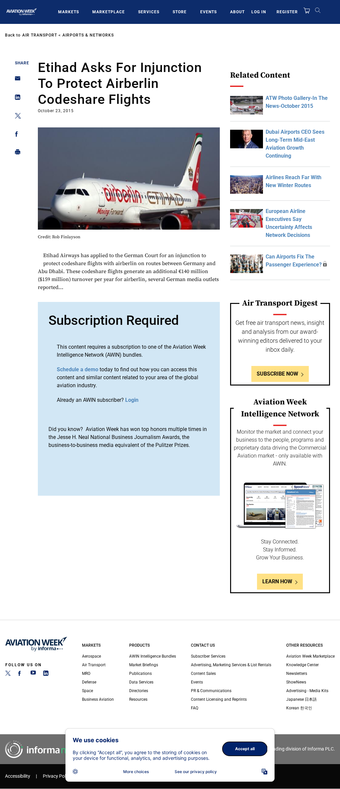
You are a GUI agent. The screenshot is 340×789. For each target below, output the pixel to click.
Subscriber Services (208, 656)
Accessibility (17, 776)
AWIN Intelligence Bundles (152, 656)
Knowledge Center (302, 665)
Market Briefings (143, 665)
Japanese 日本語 (301, 699)
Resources (138, 699)
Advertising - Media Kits (307, 690)
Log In (258, 12)
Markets (68, 12)
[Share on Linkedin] (16, 99)
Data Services (141, 682)
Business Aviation (98, 699)
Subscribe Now (277, 374)
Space (87, 690)
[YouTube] (33, 674)
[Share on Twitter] (16, 117)
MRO (86, 673)
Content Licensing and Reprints (219, 699)
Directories (138, 690)
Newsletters (296, 673)
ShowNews (296, 682)
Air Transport (39, 35)
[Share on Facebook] (16, 135)
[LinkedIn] (45, 674)
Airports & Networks (88, 35)
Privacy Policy (57, 776)
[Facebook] (20, 674)
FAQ (194, 708)
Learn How (277, 581)
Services (148, 12)
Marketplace (108, 12)
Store (180, 12)
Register (287, 12)
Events (208, 12)
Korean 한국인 (299, 708)
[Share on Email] (16, 80)
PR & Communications (211, 690)
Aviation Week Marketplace (310, 656)
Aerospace (91, 656)
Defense (89, 682)
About (237, 12)
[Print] (16, 153)
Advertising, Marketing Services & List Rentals (231, 665)
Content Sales (203, 673)
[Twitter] (8, 674)
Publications (140, 673)
